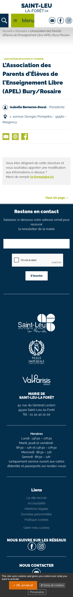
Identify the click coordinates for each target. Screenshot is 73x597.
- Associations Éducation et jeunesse (23, 59)
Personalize (37, 592)
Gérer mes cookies (36, 527)
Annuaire (21, 31)
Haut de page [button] (55, 197)
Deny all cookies (53, 585)
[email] (53, 20)
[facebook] (61, 20)
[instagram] (69, 20)
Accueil (7, 31)
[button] (4, 20)
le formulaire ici (42, 177)
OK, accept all (24, 585)
